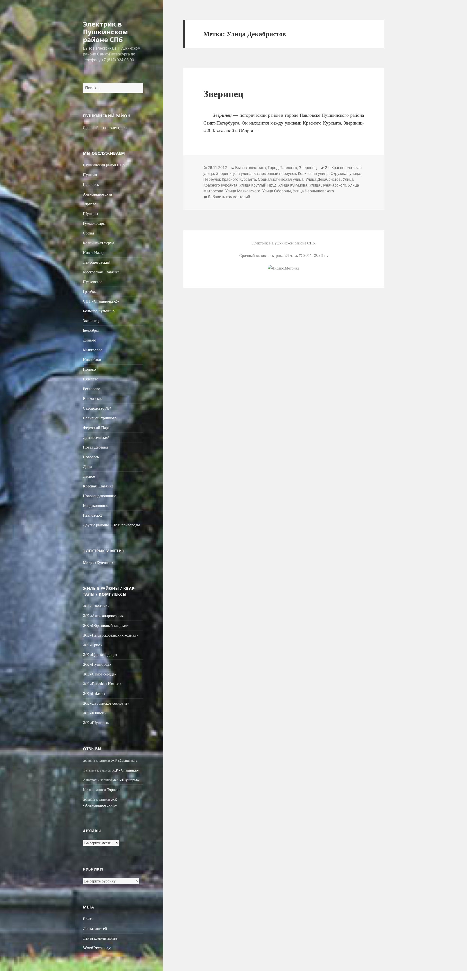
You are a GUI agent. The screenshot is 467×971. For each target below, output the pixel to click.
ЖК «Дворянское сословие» (106, 703)
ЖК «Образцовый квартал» (106, 625)
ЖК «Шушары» (96, 722)
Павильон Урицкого (100, 418)
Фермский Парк (96, 427)
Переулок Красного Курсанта (229, 179)
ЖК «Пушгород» (97, 664)
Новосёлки (92, 359)
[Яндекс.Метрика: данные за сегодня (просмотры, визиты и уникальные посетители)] (283, 268)
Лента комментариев (100, 938)
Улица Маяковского (242, 191)
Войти (88, 918)
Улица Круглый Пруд (257, 185)
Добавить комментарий (229, 197)
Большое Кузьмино (99, 311)
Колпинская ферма (98, 242)
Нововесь (91, 456)
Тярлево (89, 204)
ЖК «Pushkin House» (102, 683)
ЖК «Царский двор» (100, 654)
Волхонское (92, 398)
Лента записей (95, 928)
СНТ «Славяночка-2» (101, 301)
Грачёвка (90, 291)
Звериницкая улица (233, 173)
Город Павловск (282, 168)
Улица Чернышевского (313, 191)
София (88, 233)
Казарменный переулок (274, 173)
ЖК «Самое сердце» (100, 674)
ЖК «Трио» (92, 644)
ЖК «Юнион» (94, 713)
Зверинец (91, 320)
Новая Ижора (94, 252)
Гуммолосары (94, 223)
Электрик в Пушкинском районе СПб (105, 31)
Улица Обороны (276, 191)
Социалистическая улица (281, 179)
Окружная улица (345, 173)
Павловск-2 (92, 515)
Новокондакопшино (99, 495)
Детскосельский (96, 437)
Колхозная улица (313, 173)
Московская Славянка (101, 272)
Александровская (97, 194)
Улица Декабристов (323, 179)
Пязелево (90, 379)
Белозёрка (91, 330)
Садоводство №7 (97, 408)
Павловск (91, 184)
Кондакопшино (95, 505)
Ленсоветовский (96, 262)
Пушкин (90, 174)
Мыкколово (92, 349)
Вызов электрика (250, 168)
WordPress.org (97, 948)
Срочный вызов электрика (105, 127)
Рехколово (91, 388)
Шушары (90, 213)
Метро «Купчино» (98, 562)
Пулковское (92, 281)
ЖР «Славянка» (96, 606)
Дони (87, 466)
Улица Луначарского (327, 185)
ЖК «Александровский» (103, 615)
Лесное (89, 476)
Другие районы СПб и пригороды (111, 525)
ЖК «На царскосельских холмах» (110, 635)
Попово (89, 369)
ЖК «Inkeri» (94, 693)
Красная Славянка (98, 486)
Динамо (89, 340)
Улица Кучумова (292, 185)
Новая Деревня (95, 447)
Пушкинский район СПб (104, 165)
